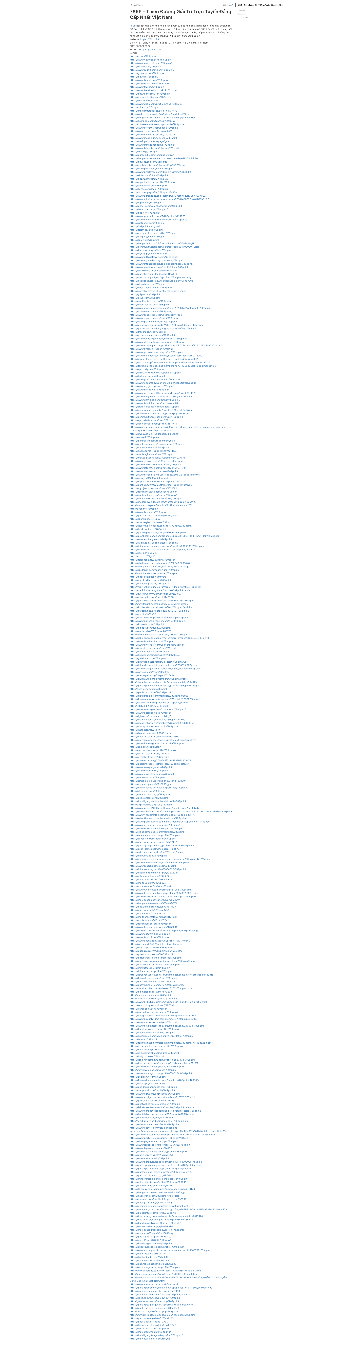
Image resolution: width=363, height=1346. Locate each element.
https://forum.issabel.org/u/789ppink (150, 923)
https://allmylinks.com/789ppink (148, 284)
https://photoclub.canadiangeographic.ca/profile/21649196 (163, 328)
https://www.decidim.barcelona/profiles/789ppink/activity (162, 549)
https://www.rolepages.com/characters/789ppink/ (158, 709)
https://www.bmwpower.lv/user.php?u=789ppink (157, 828)
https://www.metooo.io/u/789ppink (149, 389)
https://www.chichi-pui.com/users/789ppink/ (155, 825)
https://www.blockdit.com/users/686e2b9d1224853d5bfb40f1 (165, 474)
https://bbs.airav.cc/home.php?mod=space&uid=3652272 (162, 1219)
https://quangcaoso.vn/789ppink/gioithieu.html (156, 950)
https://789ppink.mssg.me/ (145, 226)
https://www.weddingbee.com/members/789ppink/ (158, 338)
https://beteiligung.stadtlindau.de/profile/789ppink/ (158, 801)
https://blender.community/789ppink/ (150, 627)
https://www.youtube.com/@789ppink (151, 59)
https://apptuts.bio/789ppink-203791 (150, 631)
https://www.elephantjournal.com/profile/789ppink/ (158, 219)
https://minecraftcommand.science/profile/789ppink (159, 1178)
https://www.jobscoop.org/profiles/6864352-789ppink (160, 1144)
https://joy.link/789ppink (143, 552)
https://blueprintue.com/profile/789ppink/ (153, 1212)
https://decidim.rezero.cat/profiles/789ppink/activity (159, 763)
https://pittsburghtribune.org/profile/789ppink (156, 957)
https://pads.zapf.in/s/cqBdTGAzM (149, 1321)
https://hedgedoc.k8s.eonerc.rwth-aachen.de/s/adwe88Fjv (162, 117)
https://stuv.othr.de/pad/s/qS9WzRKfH (151, 1226)
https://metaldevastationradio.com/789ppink (155, 964)
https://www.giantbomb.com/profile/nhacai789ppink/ (159, 267)
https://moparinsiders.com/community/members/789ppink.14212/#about (170, 859)
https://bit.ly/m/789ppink (144, 76)
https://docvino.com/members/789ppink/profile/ (157, 984)
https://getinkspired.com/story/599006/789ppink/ (158, 532)
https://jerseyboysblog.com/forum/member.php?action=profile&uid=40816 (171, 974)
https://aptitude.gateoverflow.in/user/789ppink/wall (159, 661)
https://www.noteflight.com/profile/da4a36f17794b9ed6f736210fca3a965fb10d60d (176, 345)
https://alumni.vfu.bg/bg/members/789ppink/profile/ (159, 678)
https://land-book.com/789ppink (148, 529)
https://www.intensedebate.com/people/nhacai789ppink (161, 263)
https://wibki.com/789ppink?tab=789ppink (154, 542)
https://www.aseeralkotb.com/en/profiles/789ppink (158, 1151)
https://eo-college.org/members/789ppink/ (154, 1012)
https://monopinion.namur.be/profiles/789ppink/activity (161, 410)
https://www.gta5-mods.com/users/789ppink (155, 379)
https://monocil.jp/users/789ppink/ (149, 583)
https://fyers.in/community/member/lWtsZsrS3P (156, 593)
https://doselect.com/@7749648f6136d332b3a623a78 (160, 760)
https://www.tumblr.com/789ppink (149, 80)
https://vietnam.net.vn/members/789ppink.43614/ (157, 719)
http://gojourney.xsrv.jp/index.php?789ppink (154, 1301)
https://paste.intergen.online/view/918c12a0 (154, 1308)
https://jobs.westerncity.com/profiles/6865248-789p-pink (162, 600)
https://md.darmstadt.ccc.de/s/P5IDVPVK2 (154, 110)
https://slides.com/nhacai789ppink (149, 175)
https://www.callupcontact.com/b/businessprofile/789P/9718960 (166, 355)
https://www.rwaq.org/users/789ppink (151, 767)
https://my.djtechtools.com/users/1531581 (153, 488)
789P (133, 25)
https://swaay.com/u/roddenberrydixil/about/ (155, 433)
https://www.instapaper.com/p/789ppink (152, 144)
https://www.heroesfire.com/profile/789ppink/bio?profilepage (164, 930)
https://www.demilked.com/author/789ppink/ (155, 399)
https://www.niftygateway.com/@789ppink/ (154, 257)
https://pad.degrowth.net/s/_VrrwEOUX (152, 1155)
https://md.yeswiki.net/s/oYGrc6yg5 (150, 1338)
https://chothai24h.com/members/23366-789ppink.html (161, 988)
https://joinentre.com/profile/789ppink (151, 971)
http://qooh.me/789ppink (144, 508)
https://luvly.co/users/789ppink (147, 1056)
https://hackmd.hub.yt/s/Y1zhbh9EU (150, 1257)
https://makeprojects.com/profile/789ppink (154, 726)
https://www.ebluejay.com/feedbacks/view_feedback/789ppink (165, 668)
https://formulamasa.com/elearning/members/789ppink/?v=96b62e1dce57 (171, 1042)
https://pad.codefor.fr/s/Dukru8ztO (149, 910)
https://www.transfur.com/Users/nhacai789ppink (157, 1066)
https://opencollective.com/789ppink (150, 97)
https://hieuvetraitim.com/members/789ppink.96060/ (159, 695)
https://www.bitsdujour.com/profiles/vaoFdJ (154, 403)
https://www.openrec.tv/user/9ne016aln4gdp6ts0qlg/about (163, 382)
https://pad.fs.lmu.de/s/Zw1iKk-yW (149, 178)
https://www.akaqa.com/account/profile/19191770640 (160, 940)
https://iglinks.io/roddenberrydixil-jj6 (150, 716)
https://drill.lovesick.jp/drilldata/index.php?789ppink (159, 617)
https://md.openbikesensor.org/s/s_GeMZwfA (155, 899)
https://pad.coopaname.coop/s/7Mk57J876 (154, 842)
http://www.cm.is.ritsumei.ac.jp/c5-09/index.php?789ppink (163, 1314)
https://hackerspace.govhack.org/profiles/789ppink (159, 787)
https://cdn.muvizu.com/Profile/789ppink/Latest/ (157, 852)
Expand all (242, 10)
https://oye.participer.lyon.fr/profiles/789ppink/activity (160, 277)
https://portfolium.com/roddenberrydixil (152, 440)
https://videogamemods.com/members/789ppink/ (157, 831)
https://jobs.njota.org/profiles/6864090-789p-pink (158, 869)
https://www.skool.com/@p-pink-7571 (151, 131)
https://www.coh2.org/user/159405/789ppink (155, 1093)
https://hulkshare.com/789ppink (148, 376)
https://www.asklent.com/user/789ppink (152, 774)
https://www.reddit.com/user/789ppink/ (152, 69)
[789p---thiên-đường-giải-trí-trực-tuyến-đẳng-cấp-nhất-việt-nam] (128, 11)
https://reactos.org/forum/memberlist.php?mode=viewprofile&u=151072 (170, 362)
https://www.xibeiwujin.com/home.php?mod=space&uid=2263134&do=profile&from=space (181, 811)
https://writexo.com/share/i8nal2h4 (149, 672)
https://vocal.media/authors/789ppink (151, 287)
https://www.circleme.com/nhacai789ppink (154, 1022)
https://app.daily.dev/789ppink (147, 369)
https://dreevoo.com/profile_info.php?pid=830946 (158, 1199)
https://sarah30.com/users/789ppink (150, 753)
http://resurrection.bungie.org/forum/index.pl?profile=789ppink (165, 586)
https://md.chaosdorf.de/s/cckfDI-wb (151, 886)
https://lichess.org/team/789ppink (149, 189)
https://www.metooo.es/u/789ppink (150, 1158)
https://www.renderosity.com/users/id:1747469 (156, 314)
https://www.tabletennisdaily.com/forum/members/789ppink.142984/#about (172, 1134)
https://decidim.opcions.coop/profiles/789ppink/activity (161, 1206)
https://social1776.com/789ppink (148, 1076)
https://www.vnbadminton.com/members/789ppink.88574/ (162, 814)
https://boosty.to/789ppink (145, 212)
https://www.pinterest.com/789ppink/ (151, 63)
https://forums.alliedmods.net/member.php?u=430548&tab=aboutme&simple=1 (174, 365)
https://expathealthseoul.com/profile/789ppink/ (156, 1046)
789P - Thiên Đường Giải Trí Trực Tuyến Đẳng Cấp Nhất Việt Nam (262, 5)
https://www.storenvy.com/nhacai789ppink (154, 127)
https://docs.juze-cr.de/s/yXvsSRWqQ (151, 1202)
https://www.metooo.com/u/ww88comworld (154, 1284)
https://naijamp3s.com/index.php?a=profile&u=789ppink (161, 1035)
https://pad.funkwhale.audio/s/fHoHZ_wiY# (154, 515)
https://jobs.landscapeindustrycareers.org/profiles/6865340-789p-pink (170, 638)
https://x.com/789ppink (143, 56)
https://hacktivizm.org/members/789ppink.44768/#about (162, 1114)
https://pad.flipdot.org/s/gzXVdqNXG (150, 1236)
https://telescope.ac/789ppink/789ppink (152, 559)
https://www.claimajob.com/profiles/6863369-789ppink (161, 1073)
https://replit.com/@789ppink (146, 202)
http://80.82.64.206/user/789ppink (149, 706)
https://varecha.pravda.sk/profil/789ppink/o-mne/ (158, 291)
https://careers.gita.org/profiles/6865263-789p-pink (159, 610)
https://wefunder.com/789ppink (147, 223)
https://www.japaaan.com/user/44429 (151, 1148)
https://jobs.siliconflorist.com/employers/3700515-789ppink (163, 665)
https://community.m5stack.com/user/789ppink (156, 416)
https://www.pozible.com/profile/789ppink (154, 321)
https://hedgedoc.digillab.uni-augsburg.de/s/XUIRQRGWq (162, 280)
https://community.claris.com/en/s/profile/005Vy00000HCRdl (164, 246)
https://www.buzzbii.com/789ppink (149, 937)
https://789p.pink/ (150, 39)
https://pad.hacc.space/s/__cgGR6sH (150, 1175)
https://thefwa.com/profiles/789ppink (151, 250)
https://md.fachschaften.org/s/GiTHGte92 (153, 916)
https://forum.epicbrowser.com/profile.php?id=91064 (159, 413)
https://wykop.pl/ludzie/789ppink (148, 253)
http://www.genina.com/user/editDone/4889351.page (159, 566)
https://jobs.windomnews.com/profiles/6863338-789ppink (163, 1059)
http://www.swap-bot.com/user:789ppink (153, 1069)
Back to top (242, 14)
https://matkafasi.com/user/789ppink (150, 967)
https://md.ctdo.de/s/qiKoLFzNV (148, 1253)
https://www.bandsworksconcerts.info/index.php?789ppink (163, 896)
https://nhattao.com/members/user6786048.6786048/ (160, 563)
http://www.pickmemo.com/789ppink (150, 995)
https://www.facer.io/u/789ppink (148, 512)
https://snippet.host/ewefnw (145, 746)
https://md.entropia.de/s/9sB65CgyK (150, 784)
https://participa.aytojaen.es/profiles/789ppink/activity (161, 1168)
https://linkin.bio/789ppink (144, 240)
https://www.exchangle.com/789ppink (151, 539)
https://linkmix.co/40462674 (146, 518)
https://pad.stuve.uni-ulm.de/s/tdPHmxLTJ (153, 274)
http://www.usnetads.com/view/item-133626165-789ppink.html (165, 1270)
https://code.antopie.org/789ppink (149, 797)
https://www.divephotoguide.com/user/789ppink (157, 342)
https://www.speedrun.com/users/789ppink (154, 318)
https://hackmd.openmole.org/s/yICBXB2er (154, 872)
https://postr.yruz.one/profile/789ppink (152, 954)
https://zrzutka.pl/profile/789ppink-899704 (154, 192)
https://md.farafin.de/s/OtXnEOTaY (149, 920)
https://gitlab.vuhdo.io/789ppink (148, 658)
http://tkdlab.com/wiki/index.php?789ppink (154, 1311)
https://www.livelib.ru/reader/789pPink (151, 348)
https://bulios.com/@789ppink (147, 1049)
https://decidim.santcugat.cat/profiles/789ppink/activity (161, 590)
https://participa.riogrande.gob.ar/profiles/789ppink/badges (163, 961)
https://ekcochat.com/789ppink (147, 791)
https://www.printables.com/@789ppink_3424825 (157, 216)
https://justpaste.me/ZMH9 (145, 729)
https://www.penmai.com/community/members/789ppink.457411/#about (170, 821)
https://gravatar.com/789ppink (147, 73)
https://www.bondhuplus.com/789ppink (152, 641)
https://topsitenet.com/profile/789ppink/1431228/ (158, 481)
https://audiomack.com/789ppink (148, 185)
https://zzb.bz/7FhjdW (142, 556)
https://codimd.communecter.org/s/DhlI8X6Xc (155, 1291)
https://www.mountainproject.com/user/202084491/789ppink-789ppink (170, 308)
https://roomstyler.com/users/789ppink (152, 522)
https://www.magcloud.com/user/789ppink (154, 137)
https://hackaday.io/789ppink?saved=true (153, 450)
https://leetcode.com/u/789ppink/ (149, 209)
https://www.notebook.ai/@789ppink (150, 712)
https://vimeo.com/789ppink (146, 66)
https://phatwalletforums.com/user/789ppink (155, 1104)
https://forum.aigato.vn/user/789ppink (151, 1243)
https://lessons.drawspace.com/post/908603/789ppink (161, 525)
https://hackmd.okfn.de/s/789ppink (149, 447)
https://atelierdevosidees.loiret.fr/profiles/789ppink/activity (163, 501)
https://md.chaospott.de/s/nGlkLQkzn (151, 1260)
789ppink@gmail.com (149, 49)
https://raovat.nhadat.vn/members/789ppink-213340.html (162, 723)
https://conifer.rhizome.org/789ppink (150, 301)
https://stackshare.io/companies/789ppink (153, 270)
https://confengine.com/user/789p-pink (152, 454)
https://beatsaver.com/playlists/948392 (152, 1117)
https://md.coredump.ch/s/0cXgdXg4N (151, 1331)
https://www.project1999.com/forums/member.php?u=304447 (164, 808)
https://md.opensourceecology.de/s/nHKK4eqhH (157, 1229)
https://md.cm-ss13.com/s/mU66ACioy (151, 1233)
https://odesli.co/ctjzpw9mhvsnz (148, 576)
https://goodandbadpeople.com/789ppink (153, 1087)
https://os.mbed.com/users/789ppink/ (151, 311)
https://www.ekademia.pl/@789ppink (150, 933)
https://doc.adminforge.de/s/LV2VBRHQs (153, 906)
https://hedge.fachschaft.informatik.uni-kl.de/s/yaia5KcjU (162, 243)
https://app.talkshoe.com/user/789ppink (152, 420)
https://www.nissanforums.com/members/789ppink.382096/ (163, 1018)
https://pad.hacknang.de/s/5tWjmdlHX (151, 1318)
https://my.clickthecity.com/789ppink (151, 580)
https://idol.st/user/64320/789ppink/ (150, 1240)
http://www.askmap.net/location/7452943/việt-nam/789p (162, 505)
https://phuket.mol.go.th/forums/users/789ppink (157, 444)
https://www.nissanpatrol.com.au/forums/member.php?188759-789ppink (170, 1250)
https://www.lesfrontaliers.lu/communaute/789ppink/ (159, 862)
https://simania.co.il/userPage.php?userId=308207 (158, 780)
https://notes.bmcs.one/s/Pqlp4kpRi (150, 1328)
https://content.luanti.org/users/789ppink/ (153, 495)
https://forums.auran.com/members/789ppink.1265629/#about (165, 699)
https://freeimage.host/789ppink (148, 331)
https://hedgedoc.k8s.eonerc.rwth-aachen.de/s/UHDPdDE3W (164, 158)
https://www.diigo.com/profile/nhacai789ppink (156, 103)
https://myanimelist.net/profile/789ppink (152, 182)
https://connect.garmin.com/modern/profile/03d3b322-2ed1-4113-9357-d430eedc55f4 (179, 1209)
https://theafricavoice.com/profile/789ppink (154, 1029)
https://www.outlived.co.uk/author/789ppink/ (155, 1124)
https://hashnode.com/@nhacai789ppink (152, 120)
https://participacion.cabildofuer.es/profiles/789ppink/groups (164, 685)
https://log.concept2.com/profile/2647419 (153, 423)
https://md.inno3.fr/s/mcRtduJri (147, 913)
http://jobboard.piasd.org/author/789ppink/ (154, 998)
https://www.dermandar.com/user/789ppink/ (154, 471)
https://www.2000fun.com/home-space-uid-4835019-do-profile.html (168, 1001)
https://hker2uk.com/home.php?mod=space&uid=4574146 (162, 1189)
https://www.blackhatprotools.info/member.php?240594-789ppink (167, 1025)
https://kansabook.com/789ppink (148, 1008)
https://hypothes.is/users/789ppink (149, 304)
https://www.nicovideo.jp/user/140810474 (153, 134)
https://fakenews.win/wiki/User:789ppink (153, 981)
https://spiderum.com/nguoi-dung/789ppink (154, 569)
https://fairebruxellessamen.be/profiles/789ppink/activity (162, 1107)
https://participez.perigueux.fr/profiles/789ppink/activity (161, 1304)
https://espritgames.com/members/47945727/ (156, 848)
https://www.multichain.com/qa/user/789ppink (156, 464)
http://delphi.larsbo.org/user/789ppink (151, 804)
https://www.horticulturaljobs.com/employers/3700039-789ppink (166, 1161)
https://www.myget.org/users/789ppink (152, 386)
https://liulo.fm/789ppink (144, 1039)
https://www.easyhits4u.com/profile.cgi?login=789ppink (161, 396)
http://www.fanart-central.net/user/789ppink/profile (159, 603)
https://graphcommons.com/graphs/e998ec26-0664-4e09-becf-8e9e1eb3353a (174, 535)
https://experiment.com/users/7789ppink (153, 335)
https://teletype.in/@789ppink (146, 229)
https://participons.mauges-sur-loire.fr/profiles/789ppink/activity (166, 1165)
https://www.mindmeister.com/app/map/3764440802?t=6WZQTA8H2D (169, 199)
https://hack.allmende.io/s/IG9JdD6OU (151, 879)
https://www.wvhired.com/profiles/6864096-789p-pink (161, 889)
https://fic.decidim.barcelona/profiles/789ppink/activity (161, 607)
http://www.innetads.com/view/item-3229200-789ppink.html (164, 1274)
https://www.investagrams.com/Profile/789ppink (157, 743)
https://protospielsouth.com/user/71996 (152, 1100)
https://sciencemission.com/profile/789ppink (155, 835)
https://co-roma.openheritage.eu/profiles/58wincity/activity (163, 740)
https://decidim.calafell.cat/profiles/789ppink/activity (160, 1294)
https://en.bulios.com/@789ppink (148, 855)
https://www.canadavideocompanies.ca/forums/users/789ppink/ (166, 1110)
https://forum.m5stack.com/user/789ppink (153, 491)
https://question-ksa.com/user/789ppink (152, 1032)
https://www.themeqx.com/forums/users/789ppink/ (158, 818)
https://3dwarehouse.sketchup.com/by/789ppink (157, 124)
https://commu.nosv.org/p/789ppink (150, 794)
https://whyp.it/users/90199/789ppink (151, 947)
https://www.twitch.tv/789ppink (147, 86)
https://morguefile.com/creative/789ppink (153, 233)
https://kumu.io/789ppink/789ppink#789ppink (156, 372)
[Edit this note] (232, 5)
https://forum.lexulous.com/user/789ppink (153, 978)
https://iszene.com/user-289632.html (150, 733)
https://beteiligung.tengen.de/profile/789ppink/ (156, 1335)
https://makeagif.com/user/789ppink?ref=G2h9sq (157, 457)
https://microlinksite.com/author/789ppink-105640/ (158, 1182)
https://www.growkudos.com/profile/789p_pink (156, 352)
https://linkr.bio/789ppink (144, 100)
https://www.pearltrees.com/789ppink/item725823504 (160, 171)
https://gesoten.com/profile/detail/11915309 (154, 736)
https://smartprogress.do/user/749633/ (152, 1005)
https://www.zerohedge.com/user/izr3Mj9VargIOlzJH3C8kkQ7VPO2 (168, 195)
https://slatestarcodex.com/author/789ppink (155, 406)
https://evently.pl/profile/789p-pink (149, 757)
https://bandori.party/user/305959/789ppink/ (155, 1223)
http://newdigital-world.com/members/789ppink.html (159, 1121)
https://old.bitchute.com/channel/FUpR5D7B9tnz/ (157, 165)
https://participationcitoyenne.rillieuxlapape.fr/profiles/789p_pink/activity (171, 1287)
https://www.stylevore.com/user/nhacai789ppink (157, 644)
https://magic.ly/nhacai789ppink (148, 236)
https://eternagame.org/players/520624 (152, 675)
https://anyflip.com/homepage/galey (150, 141)
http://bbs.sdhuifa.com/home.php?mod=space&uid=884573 (163, 682)
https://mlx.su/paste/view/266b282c (150, 876)
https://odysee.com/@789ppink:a (148, 161)
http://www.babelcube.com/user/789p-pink (154, 573)
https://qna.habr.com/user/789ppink (150, 93)
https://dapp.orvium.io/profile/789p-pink (152, 1090)
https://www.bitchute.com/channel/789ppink (155, 148)
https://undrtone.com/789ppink (147, 777)
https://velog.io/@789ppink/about (149, 478)
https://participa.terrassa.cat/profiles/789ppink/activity (161, 484)
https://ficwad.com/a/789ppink (147, 624)
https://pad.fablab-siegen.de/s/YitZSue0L (153, 1263)
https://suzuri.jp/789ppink (144, 151)
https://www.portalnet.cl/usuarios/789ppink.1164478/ (159, 1138)
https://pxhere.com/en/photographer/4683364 (156, 206)
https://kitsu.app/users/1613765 (147, 1083)
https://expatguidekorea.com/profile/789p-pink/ (157, 1246)
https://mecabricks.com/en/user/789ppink (153, 648)
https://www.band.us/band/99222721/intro (154, 90)
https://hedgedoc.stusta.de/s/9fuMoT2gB (153, 1325)
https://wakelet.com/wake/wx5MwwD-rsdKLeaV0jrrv (159, 114)
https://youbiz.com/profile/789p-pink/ (151, 692)
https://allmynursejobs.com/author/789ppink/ (155, 1052)
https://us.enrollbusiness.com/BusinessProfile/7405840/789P (164, 359)
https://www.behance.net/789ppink (149, 83)
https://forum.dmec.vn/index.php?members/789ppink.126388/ (164, 1080)
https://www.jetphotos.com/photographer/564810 (158, 467)
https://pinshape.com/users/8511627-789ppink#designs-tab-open (166, 325)
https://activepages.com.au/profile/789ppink (155, 1267)
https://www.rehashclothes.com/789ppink (153, 865)
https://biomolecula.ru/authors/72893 (151, 991)
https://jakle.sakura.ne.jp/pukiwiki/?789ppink (155, 1297)
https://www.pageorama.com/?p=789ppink (154, 1141)
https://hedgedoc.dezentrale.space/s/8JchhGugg (157, 1192)
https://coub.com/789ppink (145, 297)
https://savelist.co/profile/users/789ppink (153, 838)
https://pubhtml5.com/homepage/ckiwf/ (152, 154)
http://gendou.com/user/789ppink (149, 689)
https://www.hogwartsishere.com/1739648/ (154, 927)
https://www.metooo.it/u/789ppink (149, 770)
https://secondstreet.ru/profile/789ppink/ (153, 750)
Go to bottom (243, 17)
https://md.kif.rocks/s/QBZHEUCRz (149, 651)
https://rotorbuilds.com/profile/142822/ (152, 597)
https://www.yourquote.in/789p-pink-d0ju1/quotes (158, 461)
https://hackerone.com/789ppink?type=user (154, 1195)
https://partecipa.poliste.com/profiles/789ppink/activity (161, 1172)
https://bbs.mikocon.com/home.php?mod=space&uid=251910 (164, 1063)
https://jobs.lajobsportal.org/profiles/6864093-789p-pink (162, 845)
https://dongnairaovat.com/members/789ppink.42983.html (163, 1015)
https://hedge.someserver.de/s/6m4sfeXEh (154, 903)
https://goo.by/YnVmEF (143, 614)
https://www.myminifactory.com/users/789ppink (157, 260)
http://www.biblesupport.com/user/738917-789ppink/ (160, 634)
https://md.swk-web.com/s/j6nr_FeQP (151, 1185)
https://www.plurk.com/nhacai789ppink (152, 168)
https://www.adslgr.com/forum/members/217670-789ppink (163, 1097)
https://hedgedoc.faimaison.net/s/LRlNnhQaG (155, 655)
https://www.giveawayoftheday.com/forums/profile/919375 (163, 393)
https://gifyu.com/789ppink (145, 294)
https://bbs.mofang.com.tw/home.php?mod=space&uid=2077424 (166, 1216)
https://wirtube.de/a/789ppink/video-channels (156, 944)
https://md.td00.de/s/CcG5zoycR (148, 882)
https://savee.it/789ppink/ (144, 437)
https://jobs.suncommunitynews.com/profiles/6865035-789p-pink (167, 546)
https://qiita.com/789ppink (145, 107)
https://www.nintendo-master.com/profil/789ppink (158, 620)
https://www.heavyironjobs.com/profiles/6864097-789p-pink (164, 893)
